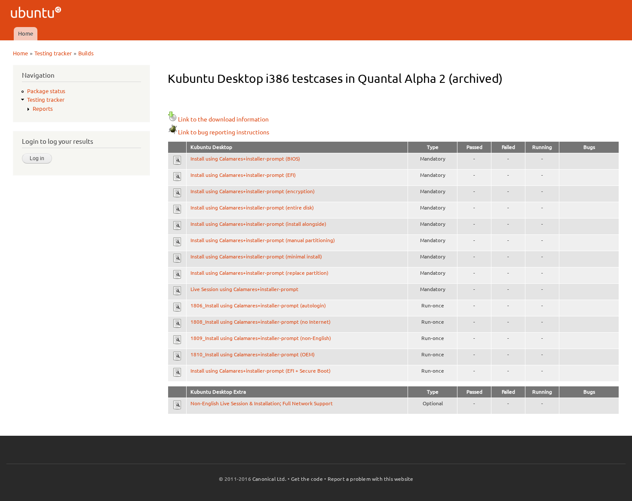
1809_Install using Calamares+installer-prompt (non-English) (260, 338)
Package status (46, 91)
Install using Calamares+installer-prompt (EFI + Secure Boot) (260, 370)
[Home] (37, 13)
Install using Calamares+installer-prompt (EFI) (243, 175)
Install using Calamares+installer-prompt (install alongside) (258, 224)
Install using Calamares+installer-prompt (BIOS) (245, 158)
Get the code (307, 479)
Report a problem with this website (371, 479)
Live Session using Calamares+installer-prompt (244, 289)
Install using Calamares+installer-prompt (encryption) (252, 191)
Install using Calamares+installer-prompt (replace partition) (259, 273)
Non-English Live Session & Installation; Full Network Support (261, 403)
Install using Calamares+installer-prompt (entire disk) (252, 207)
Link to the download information (223, 119)
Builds (86, 53)
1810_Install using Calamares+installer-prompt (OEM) (252, 354)
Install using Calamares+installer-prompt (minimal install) (256, 256)
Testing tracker (53, 53)
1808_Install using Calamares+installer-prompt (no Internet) (260, 322)
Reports (43, 109)
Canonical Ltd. (269, 479)
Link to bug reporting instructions (223, 132)
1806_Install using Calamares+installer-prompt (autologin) (258, 305)
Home (25, 33)
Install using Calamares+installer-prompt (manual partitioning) (262, 240)
